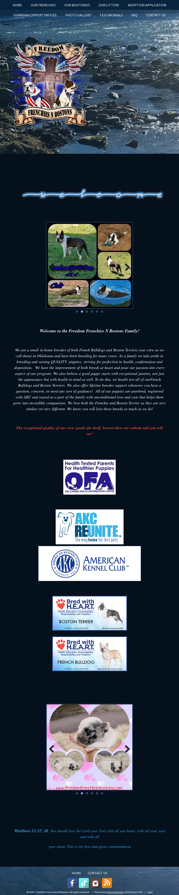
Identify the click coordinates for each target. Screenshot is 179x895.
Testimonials (111, 15)
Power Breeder (115, 892)
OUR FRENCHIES (43, 5)
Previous (53, 266)
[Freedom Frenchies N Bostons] (48, 83)
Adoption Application (147, 5)
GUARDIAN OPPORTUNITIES (35, 15)
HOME (17, 5)
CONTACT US (155, 15)
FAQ (134, 15)
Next (125, 266)
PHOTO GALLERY (78, 15)
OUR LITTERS (109, 5)
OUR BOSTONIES (77, 5)
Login (150, 892)
